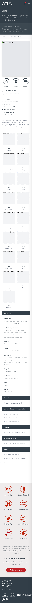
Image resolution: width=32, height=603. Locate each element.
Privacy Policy (5, 582)
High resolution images (9, 109)
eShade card (7, 99)
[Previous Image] (4, 59)
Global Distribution (6, 585)
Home (4, 36)
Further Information (8, 114)
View (8, 136)
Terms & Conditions (7, 580)
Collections (12, 36)
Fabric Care (7, 104)
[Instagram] (7, 599)
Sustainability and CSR (9, 107)
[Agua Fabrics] (7, 3)
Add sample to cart (9, 141)
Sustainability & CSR (7, 583)
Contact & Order (6, 586)
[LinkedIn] (3, 599)
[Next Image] (27, 59)
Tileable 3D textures (9, 112)
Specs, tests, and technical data (11, 101)
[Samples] (24, 4)
